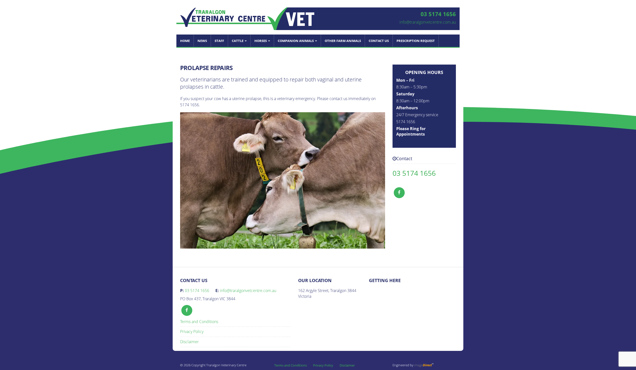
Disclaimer (189, 341)
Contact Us (379, 40)
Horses (261, 40)
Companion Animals (296, 40)
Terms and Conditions (199, 321)
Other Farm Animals (343, 40)
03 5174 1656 (414, 173)
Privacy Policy (191, 331)
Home (185, 40)
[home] (247, 18)
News (202, 40)
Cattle (238, 40)
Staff (219, 40)
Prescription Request (416, 40)
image (423, 365)
